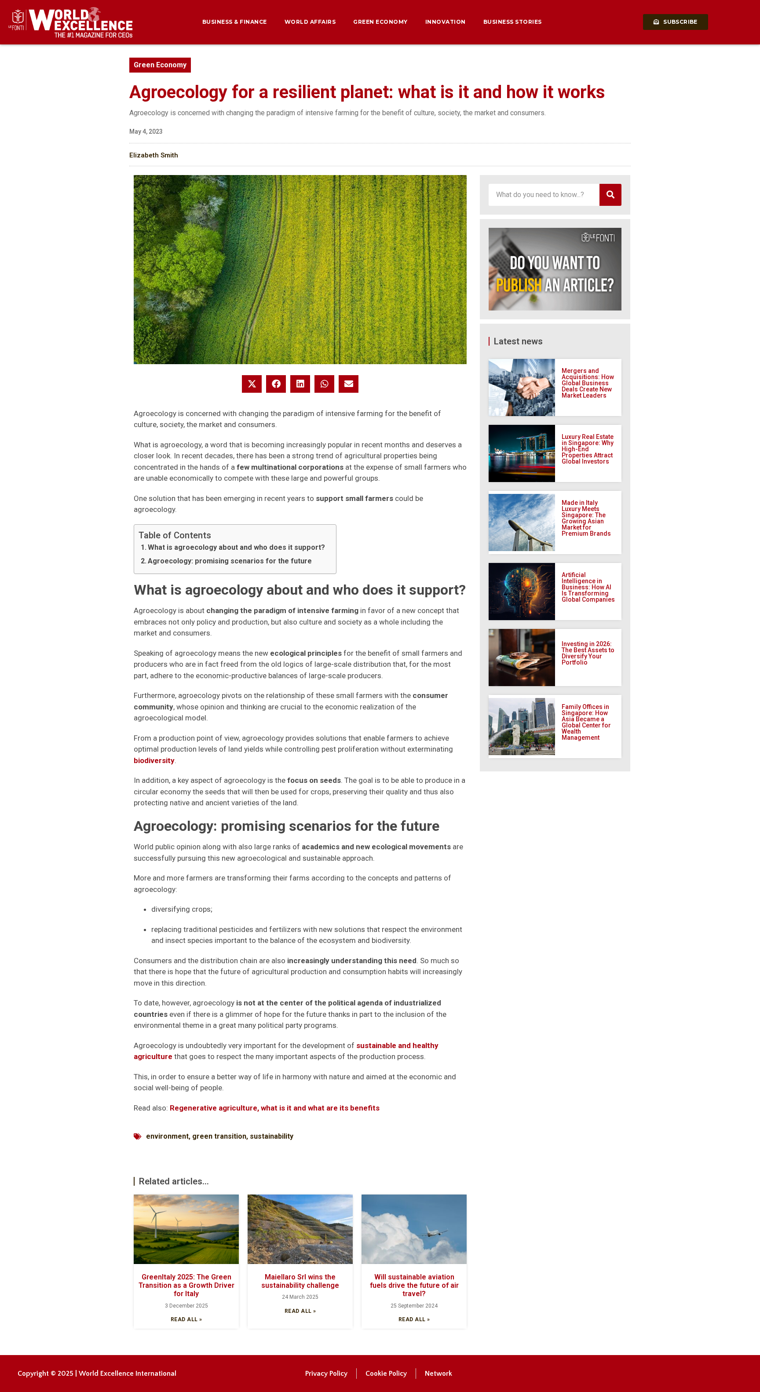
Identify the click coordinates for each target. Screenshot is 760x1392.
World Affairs (310, 21)
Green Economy (380, 21)
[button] (252, 384)
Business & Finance (234, 21)
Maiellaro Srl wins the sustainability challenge (300, 1281)
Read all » (186, 1319)
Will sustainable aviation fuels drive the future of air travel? (414, 1285)
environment (167, 1136)
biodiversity (154, 760)
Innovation (445, 21)
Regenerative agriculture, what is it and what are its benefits (275, 1107)
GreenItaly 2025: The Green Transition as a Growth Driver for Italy (186, 1285)
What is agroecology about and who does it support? (236, 547)
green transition (219, 1136)
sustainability (271, 1136)
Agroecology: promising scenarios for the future (230, 561)
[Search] (610, 195)
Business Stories (512, 21)
